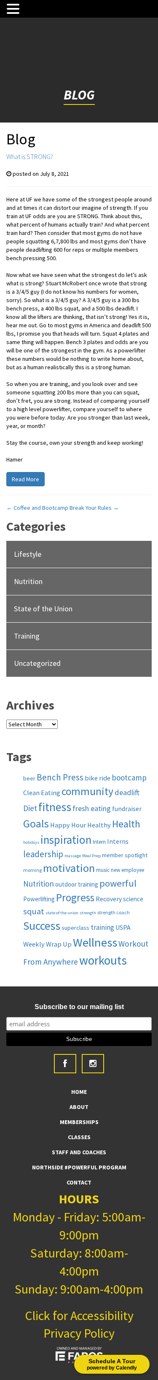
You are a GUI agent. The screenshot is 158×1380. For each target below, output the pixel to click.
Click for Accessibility (79, 1315)
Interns (118, 841)
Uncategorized (37, 663)
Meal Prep (91, 855)
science (133, 899)
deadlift (127, 792)
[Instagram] (93, 1063)
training (102, 927)
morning (32, 870)
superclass (75, 927)
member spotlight (124, 855)
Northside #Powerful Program (79, 1167)
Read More (25, 479)
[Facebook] (65, 1063)
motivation (69, 868)
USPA (123, 927)
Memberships (79, 1122)
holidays (31, 842)
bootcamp (129, 777)
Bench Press (60, 777)
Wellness (95, 942)
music (103, 870)
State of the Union (43, 608)
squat (33, 911)
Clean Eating (41, 792)
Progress (75, 897)
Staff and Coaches (79, 1152)
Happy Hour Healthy (80, 825)
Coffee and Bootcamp (37, 507)
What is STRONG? (29, 156)
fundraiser (127, 808)
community (87, 791)
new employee (127, 870)
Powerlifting (39, 899)
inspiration (65, 839)
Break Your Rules (94, 507)
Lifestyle (27, 554)
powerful (118, 883)
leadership (43, 854)
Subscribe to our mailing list (79, 1006)
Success (41, 925)
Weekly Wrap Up (47, 944)
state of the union (62, 913)
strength (88, 913)
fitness (54, 807)
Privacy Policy (79, 1333)
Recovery (109, 899)
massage (72, 855)
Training (27, 636)
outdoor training (76, 884)
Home (79, 1092)
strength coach (113, 912)
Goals (36, 823)
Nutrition (28, 581)
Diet (30, 808)
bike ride (97, 778)
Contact (79, 1182)
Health (126, 823)
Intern (99, 841)
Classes (79, 1137)
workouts (103, 960)
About (79, 1107)
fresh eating (91, 808)
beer (29, 778)
